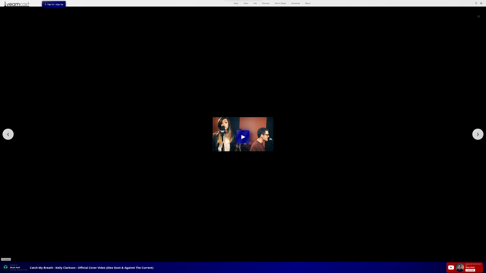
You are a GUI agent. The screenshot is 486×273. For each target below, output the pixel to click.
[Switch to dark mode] (476, 3)
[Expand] (478, 16)
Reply (236, 3)
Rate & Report (280, 3)
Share (246, 3)
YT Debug (5, 259)
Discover (266, 3)
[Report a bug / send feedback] (481, 3)
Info (255, 3)
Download (295, 3)
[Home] (16, 4)
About (307, 3)
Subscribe (470, 270)
